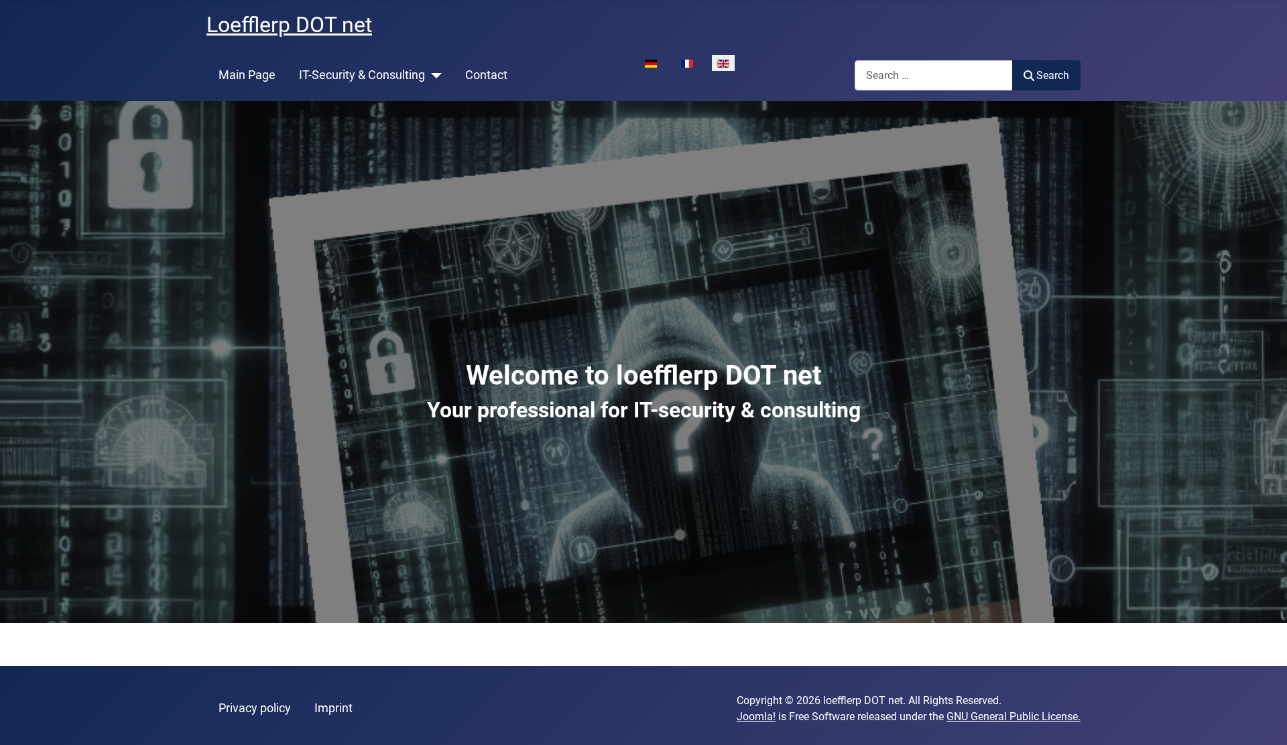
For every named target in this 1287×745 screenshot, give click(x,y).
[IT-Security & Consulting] (433, 75)
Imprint (333, 708)
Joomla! (756, 716)
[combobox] (934, 75)
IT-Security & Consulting (362, 75)
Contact (486, 75)
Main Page (247, 75)
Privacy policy (255, 708)
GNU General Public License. (1013, 716)
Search (1052, 75)
